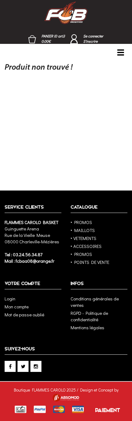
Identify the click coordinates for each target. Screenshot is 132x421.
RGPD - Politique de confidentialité (89, 316)
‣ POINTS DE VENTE (90, 262)
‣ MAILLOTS (83, 230)
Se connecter (93, 35)
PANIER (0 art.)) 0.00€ (53, 38)
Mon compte (17, 306)
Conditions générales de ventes (95, 301)
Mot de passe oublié (24, 314)
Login (10, 298)
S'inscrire (90, 41)
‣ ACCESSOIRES (86, 246)
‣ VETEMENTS (83, 238)
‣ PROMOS (81, 222)
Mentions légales (87, 327)
